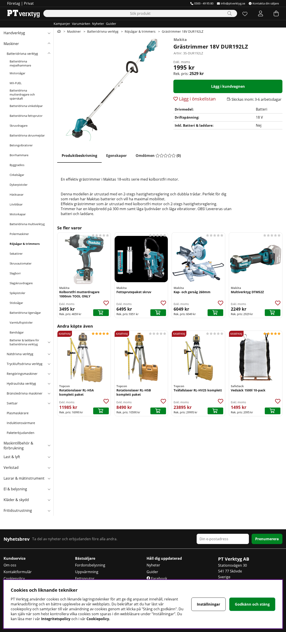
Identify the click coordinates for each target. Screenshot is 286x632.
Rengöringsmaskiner (22, 374)
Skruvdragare (18, 126)
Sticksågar (16, 303)
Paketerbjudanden (20, 433)
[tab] (79, 156)
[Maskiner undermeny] (48, 43)
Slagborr (15, 273)
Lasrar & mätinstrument (24, 478)
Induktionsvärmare (21, 423)
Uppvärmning (86, 571)
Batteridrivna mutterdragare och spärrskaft (22, 94)
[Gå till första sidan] (59, 31)
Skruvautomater (21, 263)
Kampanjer (62, 23)
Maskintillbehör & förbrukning (18, 446)
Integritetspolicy (55, 618)
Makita (180, 39)
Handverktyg (14, 32)
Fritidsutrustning (18, 510)
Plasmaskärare (18, 413)
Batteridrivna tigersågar (25, 313)
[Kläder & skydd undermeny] (48, 499)
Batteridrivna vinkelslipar (26, 106)
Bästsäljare (85, 558)
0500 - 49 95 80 (203, 3)
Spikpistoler (17, 293)
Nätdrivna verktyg (20, 354)
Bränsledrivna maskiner (24, 393)
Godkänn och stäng (252, 604)
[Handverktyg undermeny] (48, 32)
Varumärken (81, 23)
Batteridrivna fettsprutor (26, 116)
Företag (13, 3)
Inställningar (208, 604)
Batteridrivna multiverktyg (27, 224)
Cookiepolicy (14, 578)
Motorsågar (17, 73)
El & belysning (15, 489)
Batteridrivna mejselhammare (20, 63)
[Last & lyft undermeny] (48, 456)
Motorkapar (18, 214)
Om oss (10, 565)
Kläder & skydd (16, 499)
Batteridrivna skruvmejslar (27, 135)
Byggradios (17, 165)
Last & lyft (12, 456)
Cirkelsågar (17, 175)
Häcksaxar (16, 194)
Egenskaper (116, 155)
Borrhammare (19, 155)
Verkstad (11, 467)
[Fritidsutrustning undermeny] (48, 510)
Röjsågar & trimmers (25, 244)
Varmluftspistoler (21, 322)
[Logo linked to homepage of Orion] (23, 13)
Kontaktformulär (18, 571)
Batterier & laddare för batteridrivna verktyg (24, 342)
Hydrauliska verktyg (21, 383)
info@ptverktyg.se (233, 3)
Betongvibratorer (21, 145)
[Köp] (101, 312)
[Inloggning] (260, 13)
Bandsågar (17, 332)
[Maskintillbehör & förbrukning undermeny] (48, 445)
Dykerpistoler (18, 185)
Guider (111, 23)
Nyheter (98, 23)
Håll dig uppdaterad (164, 558)
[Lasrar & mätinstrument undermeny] (48, 478)
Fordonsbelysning (90, 565)
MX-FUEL (16, 83)
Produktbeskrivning (79, 155)
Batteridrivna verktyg (22, 53)
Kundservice (14, 558)
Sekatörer (16, 254)
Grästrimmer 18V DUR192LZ (182, 31)
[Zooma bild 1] (111, 90)
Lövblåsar (16, 204)
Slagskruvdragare (21, 283)
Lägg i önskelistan (197, 99)
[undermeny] (48, 53)
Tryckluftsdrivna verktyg (24, 364)
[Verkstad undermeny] (48, 467)
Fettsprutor (85, 578)
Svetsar (12, 403)
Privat (29, 3)
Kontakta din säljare (265, 3)
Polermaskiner (19, 234)
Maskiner (11, 43)
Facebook (158, 578)
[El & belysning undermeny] (48, 489)
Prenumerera (267, 538)
